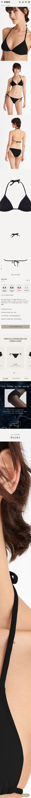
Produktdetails (6, 309)
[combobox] (15, 327)
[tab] (5, 378)
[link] (23, 2)
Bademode (3, 5)
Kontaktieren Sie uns (8, 312)
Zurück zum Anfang (15, 274)
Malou (15, 364)
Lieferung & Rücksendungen (10, 315)
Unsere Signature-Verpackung (11, 318)
